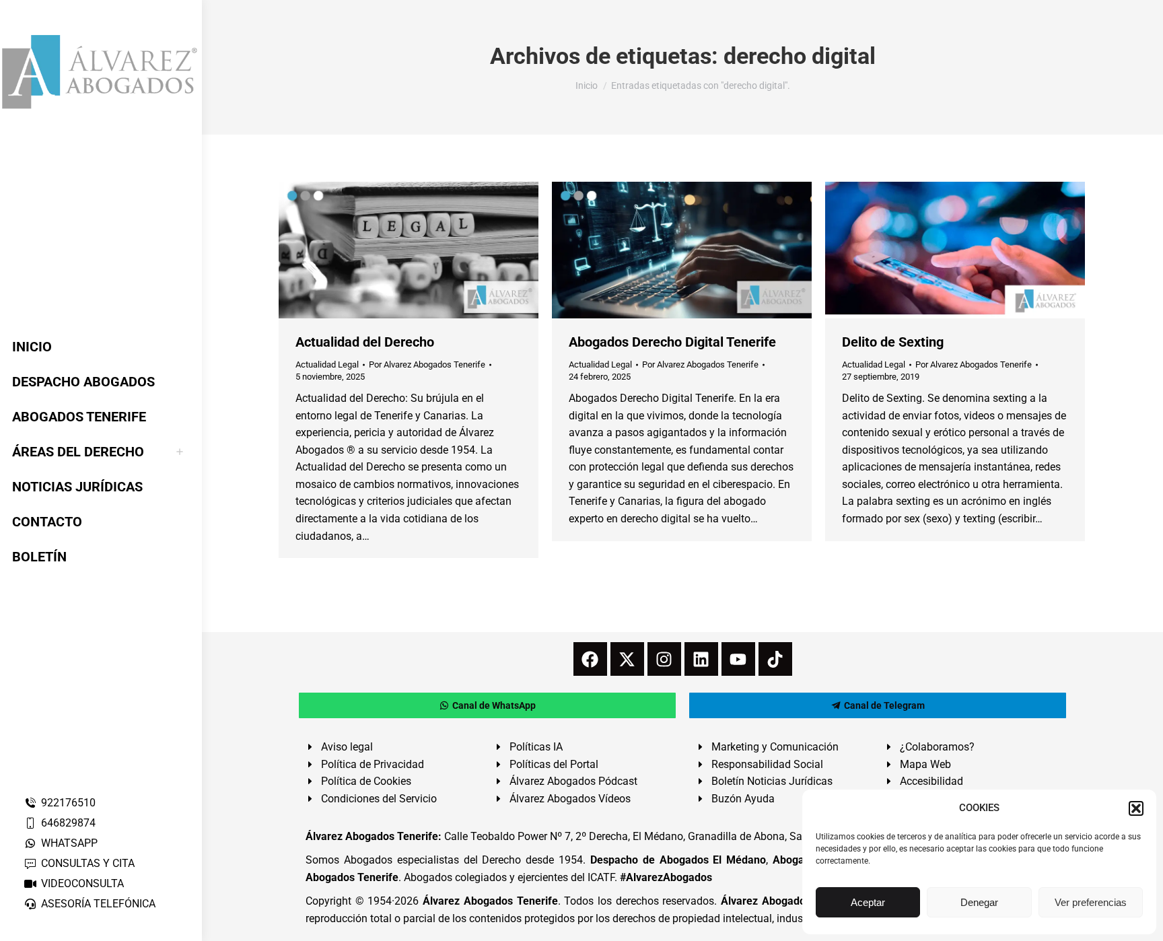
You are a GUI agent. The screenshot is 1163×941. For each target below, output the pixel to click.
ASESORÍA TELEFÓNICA (98, 903)
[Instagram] (664, 659)
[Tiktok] (775, 659)
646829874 (68, 822)
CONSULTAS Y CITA (88, 863)
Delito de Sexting (893, 342)
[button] (1136, 808)
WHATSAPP (69, 843)
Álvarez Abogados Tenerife (490, 901)
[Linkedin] (701, 659)
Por (427, 364)
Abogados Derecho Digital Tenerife (672, 342)
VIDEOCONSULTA (82, 883)
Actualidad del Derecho (364, 342)
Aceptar (868, 902)
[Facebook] (590, 659)
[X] (627, 659)
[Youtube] (738, 659)
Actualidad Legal (327, 364)
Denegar (979, 902)
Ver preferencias (1091, 902)
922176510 (68, 802)
